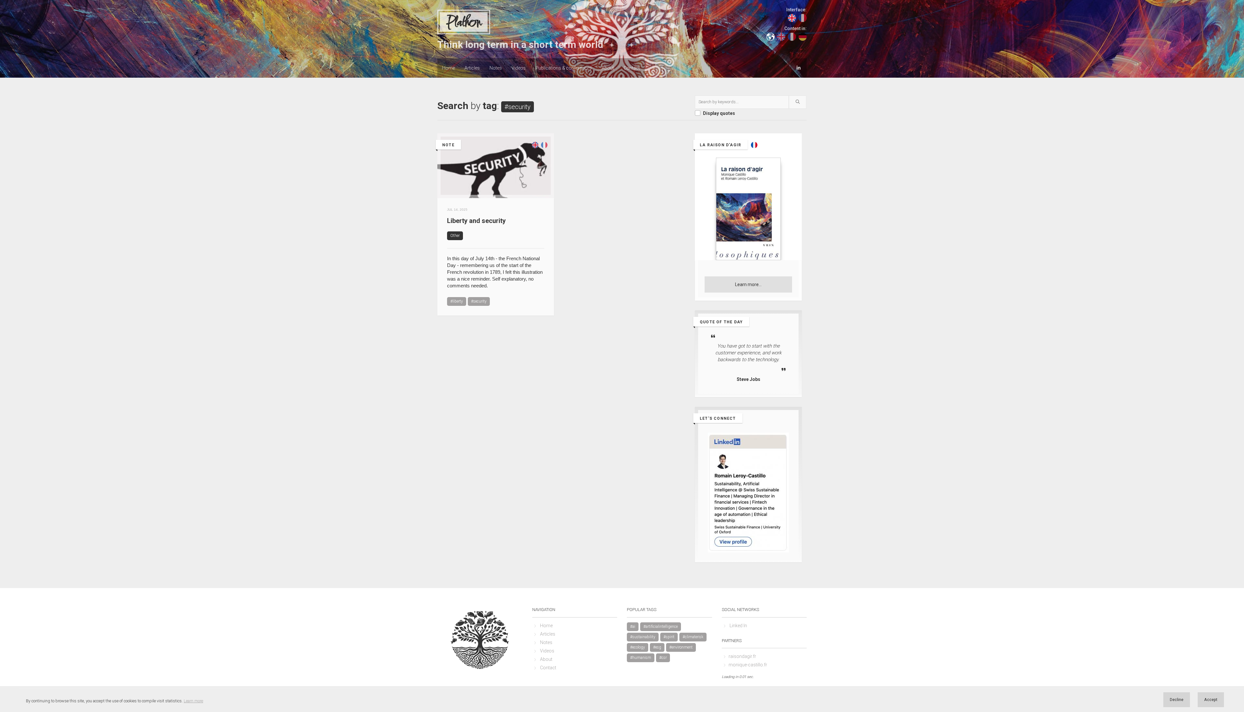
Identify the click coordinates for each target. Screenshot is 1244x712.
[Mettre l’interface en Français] (803, 17)
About (608, 68)
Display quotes (719, 113)
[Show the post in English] (535, 173)
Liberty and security (476, 221)
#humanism (640, 657)
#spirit (668, 637)
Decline (1176, 699)
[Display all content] (770, 36)
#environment (681, 647)
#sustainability (642, 637)
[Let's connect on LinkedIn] (798, 67)
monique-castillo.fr (748, 664)
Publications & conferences (564, 68)
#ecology (637, 647)
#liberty (456, 301)
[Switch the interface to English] (792, 17)
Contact (632, 68)
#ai (632, 626)
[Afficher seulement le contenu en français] (792, 36)
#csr (663, 657)
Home (448, 68)
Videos (519, 68)
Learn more (193, 700)
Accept (1210, 699)
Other (455, 235)
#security (479, 301)
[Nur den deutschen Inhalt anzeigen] (803, 36)
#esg (657, 647)
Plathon (463, 22)
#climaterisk (693, 637)
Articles (472, 68)
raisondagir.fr (742, 656)
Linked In (738, 625)
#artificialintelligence (660, 626)
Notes (496, 68)
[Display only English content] (781, 36)
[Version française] (544, 173)
